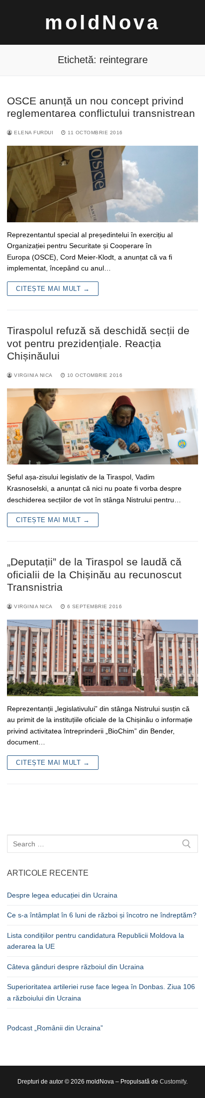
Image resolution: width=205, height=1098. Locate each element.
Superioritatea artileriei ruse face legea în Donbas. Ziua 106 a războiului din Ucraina (101, 992)
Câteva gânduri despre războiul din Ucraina (75, 967)
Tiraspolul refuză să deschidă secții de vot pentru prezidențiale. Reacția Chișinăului (98, 343)
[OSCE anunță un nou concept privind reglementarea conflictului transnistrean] (102, 184)
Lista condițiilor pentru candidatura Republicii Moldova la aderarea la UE (95, 941)
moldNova (102, 22)
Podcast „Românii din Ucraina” (55, 1028)
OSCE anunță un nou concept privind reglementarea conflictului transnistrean (101, 107)
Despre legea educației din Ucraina (62, 895)
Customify (173, 1081)
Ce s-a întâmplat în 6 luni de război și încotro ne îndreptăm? (102, 915)
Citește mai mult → (53, 288)
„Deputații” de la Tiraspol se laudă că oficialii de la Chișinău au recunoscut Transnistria (94, 574)
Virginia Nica (32, 375)
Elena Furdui (32, 132)
